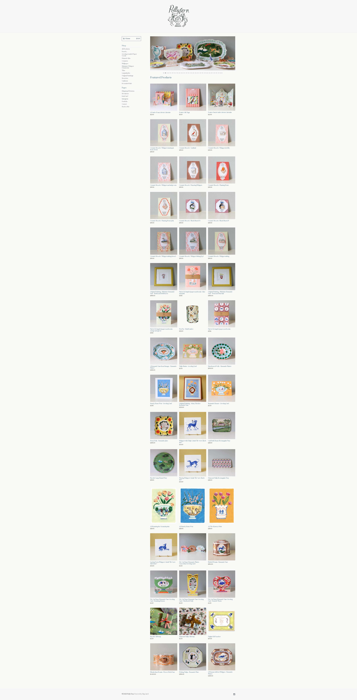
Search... (124, 51)
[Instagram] (234, 694)
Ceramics (125, 61)
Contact (124, 104)
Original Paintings (127, 76)
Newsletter (125, 94)
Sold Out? (125, 96)
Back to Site (125, 107)
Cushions (125, 81)
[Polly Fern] (178, 16)
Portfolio (124, 101)
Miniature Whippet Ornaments (128, 67)
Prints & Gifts (126, 58)
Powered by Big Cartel (141, 694)
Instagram (125, 99)
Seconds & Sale (127, 83)
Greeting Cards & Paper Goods (129, 55)
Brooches (125, 78)
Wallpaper (125, 64)
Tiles (123, 70)
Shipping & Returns (128, 91)
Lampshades (126, 73)
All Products (126, 49)
